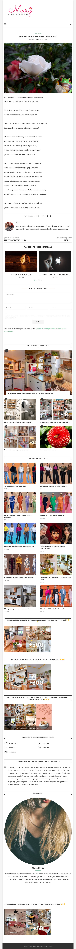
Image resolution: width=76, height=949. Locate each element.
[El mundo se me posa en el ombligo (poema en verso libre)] (55, 261)
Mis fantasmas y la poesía (48, 450)
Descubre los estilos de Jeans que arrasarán (19, 546)
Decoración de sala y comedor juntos (16, 450)
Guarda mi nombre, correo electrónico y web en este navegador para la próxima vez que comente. (37, 317)
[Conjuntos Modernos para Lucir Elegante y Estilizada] (20, 502)
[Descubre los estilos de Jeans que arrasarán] (20, 533)
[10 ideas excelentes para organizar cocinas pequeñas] (38, 372)
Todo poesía (38, 33)
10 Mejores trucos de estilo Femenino (52, 515)
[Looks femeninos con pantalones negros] (56, 473)
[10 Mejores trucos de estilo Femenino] (56, 502)
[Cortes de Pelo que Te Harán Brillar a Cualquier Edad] (56, 533)
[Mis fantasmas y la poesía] (56, 436)
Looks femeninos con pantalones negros (53, 486)
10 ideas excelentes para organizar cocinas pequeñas (30, 393)
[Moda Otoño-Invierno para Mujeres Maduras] (20, 564)
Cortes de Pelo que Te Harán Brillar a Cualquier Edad (52, 547)
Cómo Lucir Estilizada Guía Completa (52, 609)
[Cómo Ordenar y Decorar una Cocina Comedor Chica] (56, 564)
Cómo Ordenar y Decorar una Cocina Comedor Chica (55, 578)
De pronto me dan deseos (21, 274)
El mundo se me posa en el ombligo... (55, 274)
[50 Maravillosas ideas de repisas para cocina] (56, 409)
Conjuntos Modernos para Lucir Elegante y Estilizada (18, 516)
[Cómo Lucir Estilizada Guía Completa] (56, 595)
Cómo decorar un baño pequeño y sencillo (18, 422)
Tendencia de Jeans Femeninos (15, 486)
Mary (37, 39)
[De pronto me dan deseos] (21, 261)
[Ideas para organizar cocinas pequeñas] (20, 595)
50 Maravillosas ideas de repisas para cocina (54, 422)
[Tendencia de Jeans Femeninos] (20, 473)
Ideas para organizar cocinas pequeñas (17, 609)
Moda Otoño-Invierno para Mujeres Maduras (18, 577)
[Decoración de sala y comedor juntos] (20, 436)
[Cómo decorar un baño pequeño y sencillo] (20, 409)
